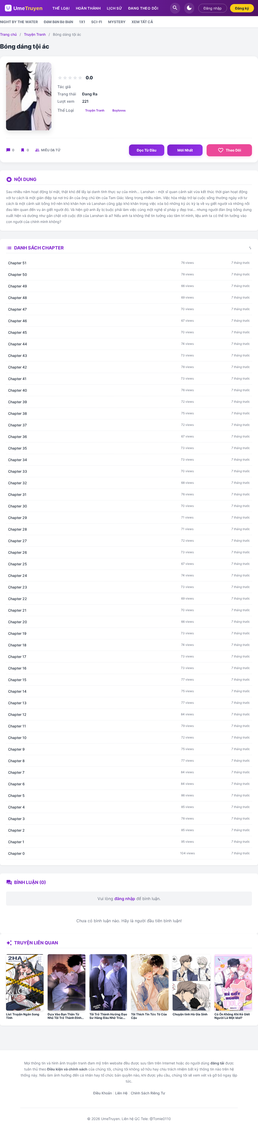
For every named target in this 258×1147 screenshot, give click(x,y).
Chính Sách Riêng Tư (148, 1093)
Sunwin (87, 1126)
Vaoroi (112, 1132)
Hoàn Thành (88, 8)
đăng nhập (124, 898)
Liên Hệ (121, 1093)
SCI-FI (96, 22)
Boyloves (119, 110)
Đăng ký (242, 8)
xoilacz (100, 1126)
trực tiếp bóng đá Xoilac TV (129, 1126)
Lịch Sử (114, 8)
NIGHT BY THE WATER (19, 22)
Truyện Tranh (35, 34)
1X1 (82, 22)
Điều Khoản (102, 1093)
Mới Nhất (185, 150)
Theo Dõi (229, 150)
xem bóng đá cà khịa (40, 1126)
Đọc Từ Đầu (146, 150)
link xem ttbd (69, 1126)
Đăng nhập (213, 8)
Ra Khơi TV (146, 1132)
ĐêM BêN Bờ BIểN (58, 22)
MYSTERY (116, 22)
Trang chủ (8, 34)
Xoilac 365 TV (165, 1126)
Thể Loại (61, 8)
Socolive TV (96, 1132)
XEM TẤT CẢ (142, 22)
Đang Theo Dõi (143, 8)
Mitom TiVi (127, 1132)
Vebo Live (164, 1132)
